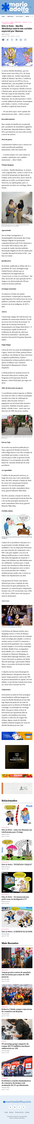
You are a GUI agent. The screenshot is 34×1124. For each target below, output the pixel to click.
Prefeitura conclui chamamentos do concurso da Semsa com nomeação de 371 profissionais (16, 1083)
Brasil (27, 16)
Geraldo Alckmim (8, 23)
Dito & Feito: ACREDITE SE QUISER (17, 931)
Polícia (4, 1041)
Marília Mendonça (15, 22)
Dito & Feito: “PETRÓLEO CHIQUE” (17, 864)
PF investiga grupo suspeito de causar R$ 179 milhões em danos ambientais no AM (16, 1046)
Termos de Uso (19, 1112)
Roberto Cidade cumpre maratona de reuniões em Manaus (17, 1010)
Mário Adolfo (6, 34)
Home (3, 16)
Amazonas (10, 16)
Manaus (25, 22)
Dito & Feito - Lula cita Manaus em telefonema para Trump (17, 831)
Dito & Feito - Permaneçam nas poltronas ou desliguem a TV (15, 898)
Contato (27, 1112)
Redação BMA (5, 934)
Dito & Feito (19, 16)
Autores (11, 1112)
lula (30, 22)
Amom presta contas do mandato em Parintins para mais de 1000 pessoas (16, 974)
